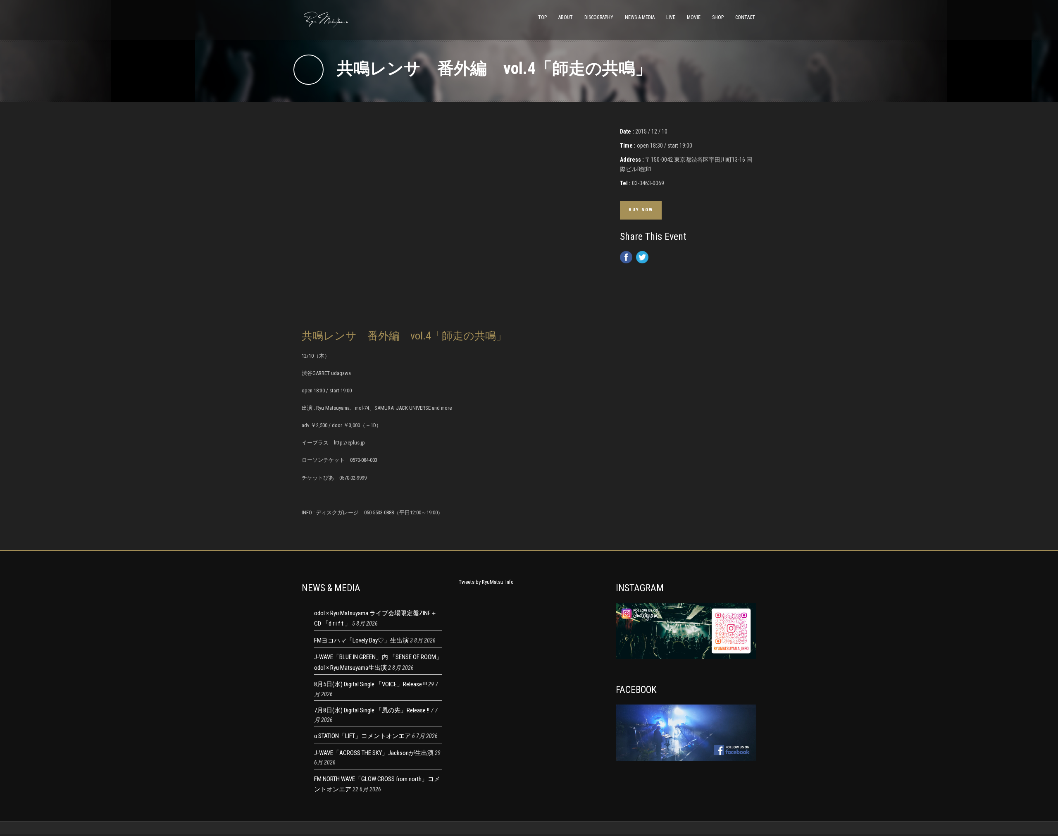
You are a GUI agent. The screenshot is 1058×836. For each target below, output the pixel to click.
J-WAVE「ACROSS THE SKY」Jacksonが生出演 (374, 753)
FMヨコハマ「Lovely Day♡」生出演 (361, 640)
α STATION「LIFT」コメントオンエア (362, 736)
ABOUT (565, 17)
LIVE (670, 17)
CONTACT (745, 17)
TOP (542, 17)
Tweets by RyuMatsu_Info (486, 582)
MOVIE (694, 17)
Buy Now (641, 210)
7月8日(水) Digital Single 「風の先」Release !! (371, 710)
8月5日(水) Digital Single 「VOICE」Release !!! (370, 684)
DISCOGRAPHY (598, 17)
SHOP (718, 17)
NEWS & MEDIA (640, 17)
